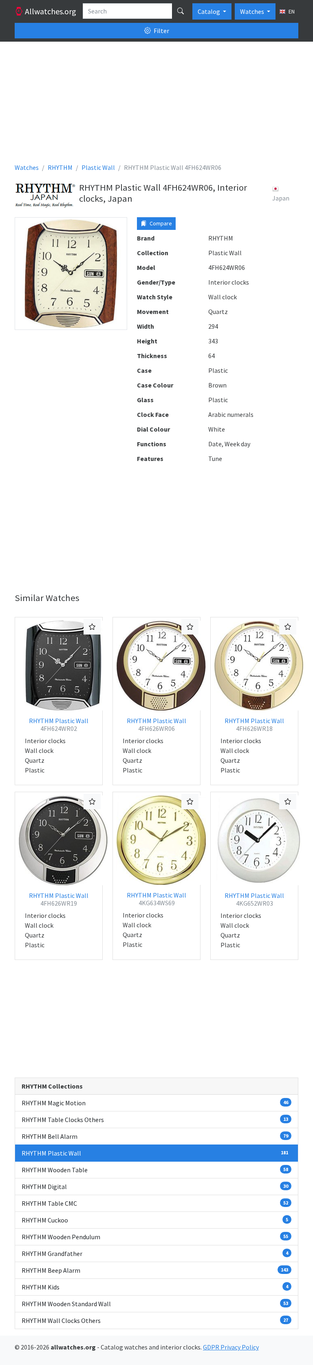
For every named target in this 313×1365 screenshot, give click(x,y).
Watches (252, 11)
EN (291, 11)
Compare (160, 223)
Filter (160, 31)
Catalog (209, 11)
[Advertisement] (156, 105)
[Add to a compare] (92, 627)
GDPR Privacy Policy (231, 1347)
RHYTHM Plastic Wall (58, 725)
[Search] (180, 11)
